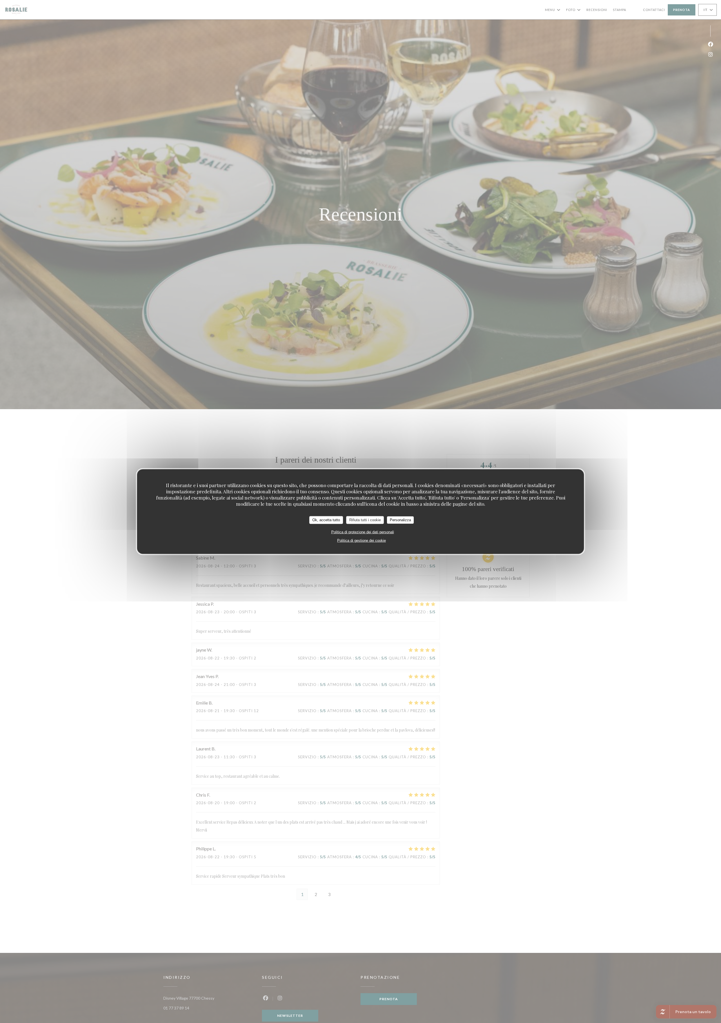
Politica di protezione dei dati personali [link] (362, 532)
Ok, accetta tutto (326, 520)
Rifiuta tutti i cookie (365, 520)
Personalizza (400, 520)
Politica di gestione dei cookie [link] (361, 540)
